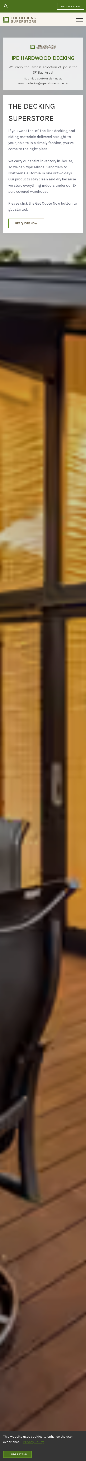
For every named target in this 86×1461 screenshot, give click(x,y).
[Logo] (19, 20)
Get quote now (26, 223)
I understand (17, 1454)
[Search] (6, 6)
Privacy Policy (33, 1442)
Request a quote (71, 6)
